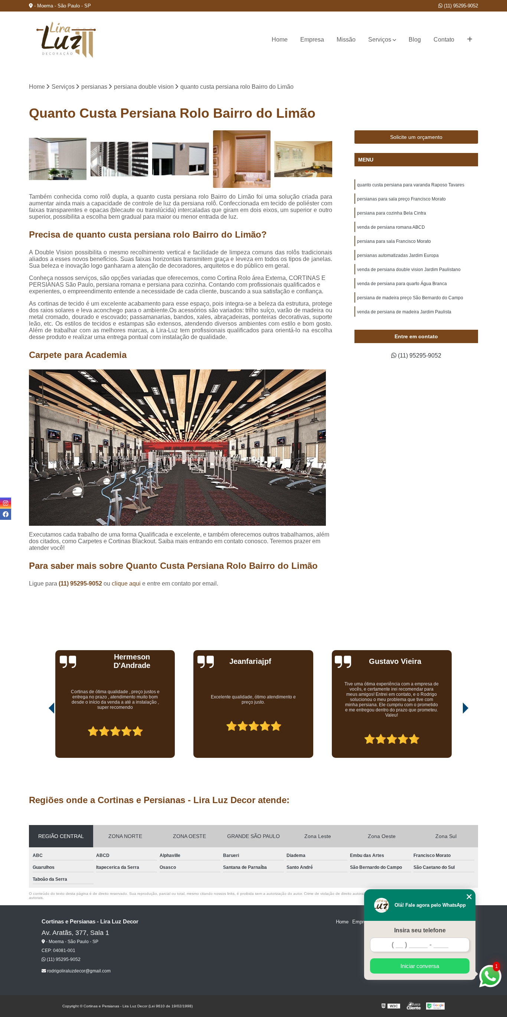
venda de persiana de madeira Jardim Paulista (404, 311)
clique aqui (126, 583)
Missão (346, 39)
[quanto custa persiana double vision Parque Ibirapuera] (119, 159)
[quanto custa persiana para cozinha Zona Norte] (303, 159)
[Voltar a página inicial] (66, 40)
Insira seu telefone (420, 930)
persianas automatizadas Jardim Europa (398, 255)
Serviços (379, 39)
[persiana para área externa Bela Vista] (180, 159)
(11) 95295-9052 (460, 6)
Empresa (312, 39)
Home (280, 39)
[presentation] (41, 737)
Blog (415, 39)
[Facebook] (5, 514)
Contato (444, 39)
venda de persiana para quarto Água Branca (402, 283)
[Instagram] (5, 503)
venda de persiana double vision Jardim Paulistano (409, 269)
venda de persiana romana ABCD (391, 227)
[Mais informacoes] (469, 39)
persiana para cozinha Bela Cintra (391, 213)
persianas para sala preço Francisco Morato (401, 199)
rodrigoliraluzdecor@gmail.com (78, 971)
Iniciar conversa (419, 966)
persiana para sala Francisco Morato (394, 241)
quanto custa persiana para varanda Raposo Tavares (410, 185)
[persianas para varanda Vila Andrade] (57, 159)
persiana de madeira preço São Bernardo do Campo (410, 297)
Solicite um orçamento (416, 137)
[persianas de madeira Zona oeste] (242, 159)
